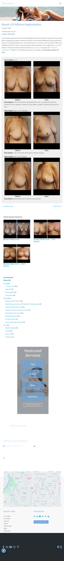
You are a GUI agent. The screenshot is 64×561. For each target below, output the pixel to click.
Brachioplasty (9, 292)
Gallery (6, 523)
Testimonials (8, 526)
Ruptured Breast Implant (13, 322)
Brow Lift (8, 334)
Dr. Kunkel (7, 516)
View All (6, 280)
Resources (7, 531)
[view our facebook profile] (34, 516)
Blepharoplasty (10, 328)
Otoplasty (8, 337)
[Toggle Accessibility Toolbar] (4, 551)
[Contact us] (58, 547)
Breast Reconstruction (12, 313)
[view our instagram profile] (42, 516)
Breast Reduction (11, 316)
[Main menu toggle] (60, 3)
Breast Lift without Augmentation (16, 310)
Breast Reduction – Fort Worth (45, 240)
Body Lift (8, 289)
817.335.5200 (10, 458)
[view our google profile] (48, 516)
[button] (32, 364)
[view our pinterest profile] (45, 516)
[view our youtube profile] (40, 516)
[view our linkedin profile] (37, 516)
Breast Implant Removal (13, 307)
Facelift (7, 331)
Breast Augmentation (12, 301)
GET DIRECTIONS (41, 522)
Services (6, 521)
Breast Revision (10, 319)
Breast (5, 298)
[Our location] (61, 547)
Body (5, 283)
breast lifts (57, 45)
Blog (5, 528)
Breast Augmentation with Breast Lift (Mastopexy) (22, 304)
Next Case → (58, 206)
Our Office (7, 518)
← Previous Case (7, 206)
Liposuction (9, 295)
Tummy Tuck (9, 286)
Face (4, 325)
